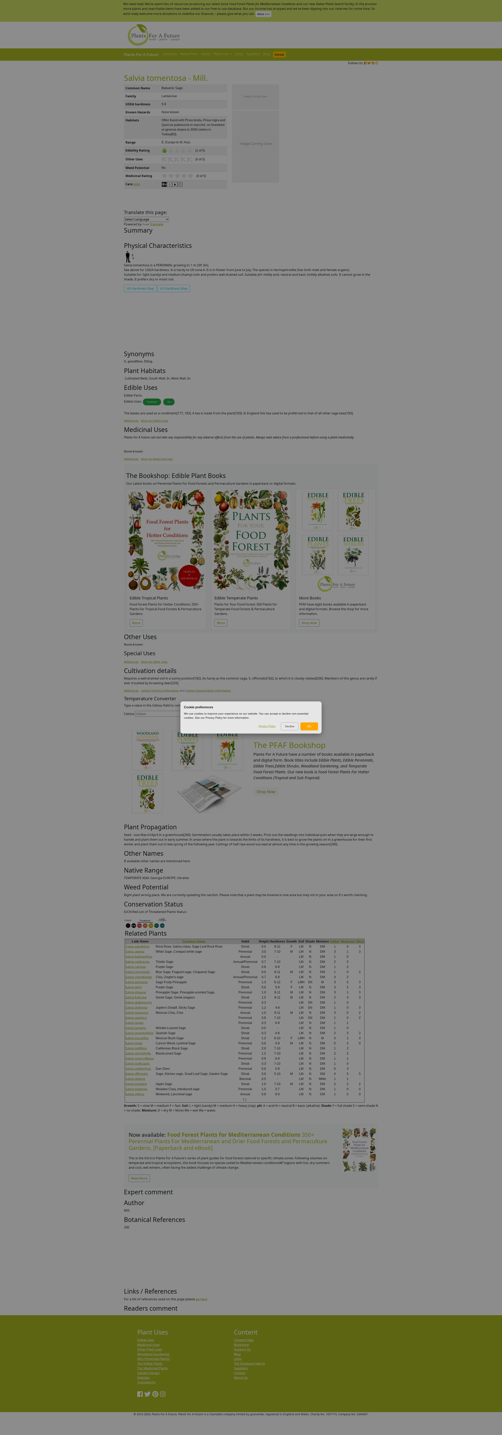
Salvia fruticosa (135, 997)
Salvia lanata (134, 1023)
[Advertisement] (359, 151)
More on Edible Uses (154, 421)
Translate (156, 224)
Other (360, 941)
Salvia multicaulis (137, 1063)
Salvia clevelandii (137, 972)
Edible (334, 941)
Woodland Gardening (153, 1354)
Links (238, 1359)
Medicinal (348, 941)
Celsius (129, 714)
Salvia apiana (134, 951)
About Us (241, 1377)
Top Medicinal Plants (152, 1368)
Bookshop (241, 1345)
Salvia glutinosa (136, 1007)
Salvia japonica (136, 1017)
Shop (239, 54)
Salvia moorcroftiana (139, 1058)
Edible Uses (145, 1340)
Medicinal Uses (148, 1345)
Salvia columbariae (138, 977)
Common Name (194, 941)
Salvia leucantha (136, 1038)
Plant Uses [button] (221, 54)
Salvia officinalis (136, 1073)
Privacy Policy (267, 726)
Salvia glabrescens (138, 1002)
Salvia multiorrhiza (138, 1068)
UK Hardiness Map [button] (140, 288)
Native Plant (189, 54)
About (205, 54)
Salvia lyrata (133, 1043)
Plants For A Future (141, 54)
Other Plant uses (149, 1349)
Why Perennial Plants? (153, 1359)
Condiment (152, 401)
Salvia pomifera (136, 1084)
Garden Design (148, 1373)
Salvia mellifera (136, 1048)
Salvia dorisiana (136, 982)
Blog (266, 54)
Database (170, 54)
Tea (169, 401)
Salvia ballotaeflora (138, 956)
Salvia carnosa (135, 967)
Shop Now (309, 623)
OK (309, 726)
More (136, 623)
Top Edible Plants (150, 1363)
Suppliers (253, 54)
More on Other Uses (154, 662)
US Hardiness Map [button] (173, 288)
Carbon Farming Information (160, 690)
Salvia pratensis (136, 1089)
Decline (289, 726)
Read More (139, 1178)
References (131, 421)
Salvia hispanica (136, 1012)
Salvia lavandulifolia (139, 1033)
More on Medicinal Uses (157, 459)
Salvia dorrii (133, 987)
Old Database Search (249, 1363)
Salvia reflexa (134, 1094)
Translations (146, 1382)
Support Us (242, 1349)
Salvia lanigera (135, 1028)
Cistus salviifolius (137, 946)
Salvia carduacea (137, 961)
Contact (240, 1373)
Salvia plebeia (135, 1079)
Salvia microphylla (138, 1053)
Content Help (244, 1340)
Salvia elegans (135, 992)
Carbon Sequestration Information (208, 690)
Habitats (143, 1377)
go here (201, 1299)
